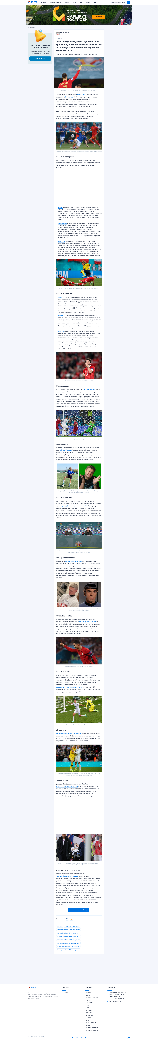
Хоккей (67, 2)
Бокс (80, 2)
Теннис (87, 2)
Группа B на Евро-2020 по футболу (68, 933)
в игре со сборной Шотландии (67, 786)
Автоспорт (89, 1010)
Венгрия (61, 331)
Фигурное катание (55, 2)
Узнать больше (40, 58)
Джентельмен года (118, 2)
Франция (61, 241)
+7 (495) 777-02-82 (120, 999)
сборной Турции (66, 450)
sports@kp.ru (117, 1001)
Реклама (65, 993)
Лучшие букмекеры (92, 1030)
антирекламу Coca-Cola (73, 561)
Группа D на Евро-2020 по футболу (68, 940)
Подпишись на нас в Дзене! (78, 910)
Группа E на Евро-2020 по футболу (68, 943)
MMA (74, 2)
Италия (60, 207)
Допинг (88, 1020)
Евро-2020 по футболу (72, 926)
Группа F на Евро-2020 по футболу (68, 946)
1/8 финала (69, 97)
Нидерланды (62, 223)
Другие (88, 1025)
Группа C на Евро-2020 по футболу (68, 936)
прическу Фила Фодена (87, 622)
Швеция (61, 297)
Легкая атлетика (91, 1022)
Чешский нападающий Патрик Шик (69, 733)
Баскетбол (89, 1002)
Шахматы (89, 1012)
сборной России (89, 389)
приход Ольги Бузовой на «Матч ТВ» (74, 506)
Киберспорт (89, 1015)
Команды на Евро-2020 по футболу (68, 950)
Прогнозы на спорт (92, 1027)
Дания (60, 315)
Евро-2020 (81, 94)
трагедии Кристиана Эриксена (67, 876)
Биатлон (88, 1017)
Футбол (43, 2)
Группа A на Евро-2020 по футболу (68, 929)
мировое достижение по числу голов (69, 687)
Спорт (29, 27)
